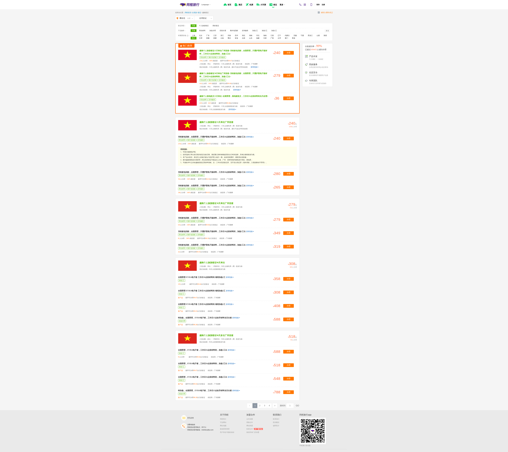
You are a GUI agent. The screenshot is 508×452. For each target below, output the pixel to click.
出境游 (194, 13)
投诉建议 (276, 422)
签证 (199, 13)
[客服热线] (300, 4)
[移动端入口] (311, 4)
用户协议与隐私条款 (227, 432)
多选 (327, 31)
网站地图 (223, 426)
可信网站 (223, 422)
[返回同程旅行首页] (189, 4)
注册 (323, 4)
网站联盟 (249, 426)
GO (297, 405)
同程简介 (223, 419)
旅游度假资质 (225, 429)
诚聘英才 (276, 426)
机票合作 (254, 429)
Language (205, 5)
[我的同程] (304, 4)
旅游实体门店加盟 (252, 432)
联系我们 (276, 419)
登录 (318, 4)
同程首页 (188, 13)
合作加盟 (249, 419)
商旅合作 (249, 422)
